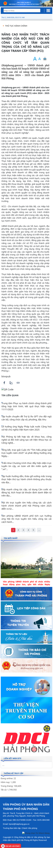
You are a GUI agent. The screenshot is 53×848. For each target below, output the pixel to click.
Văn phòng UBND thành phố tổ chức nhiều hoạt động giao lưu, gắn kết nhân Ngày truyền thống (26, 584)
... (39, 530)
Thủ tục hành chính (16, 25)
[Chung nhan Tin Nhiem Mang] (35, 834)
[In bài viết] (44, 58)
